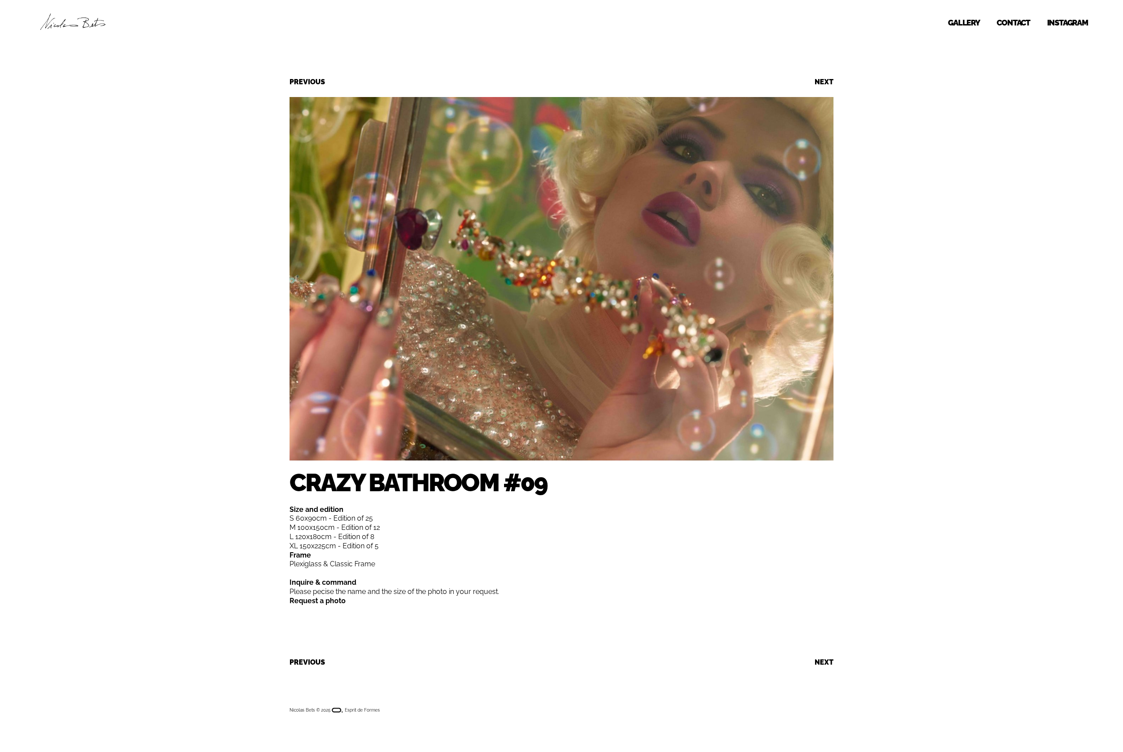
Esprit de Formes (361, 710)
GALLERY (964, 22)
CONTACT (1013, 22)
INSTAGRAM (1067, 22)
